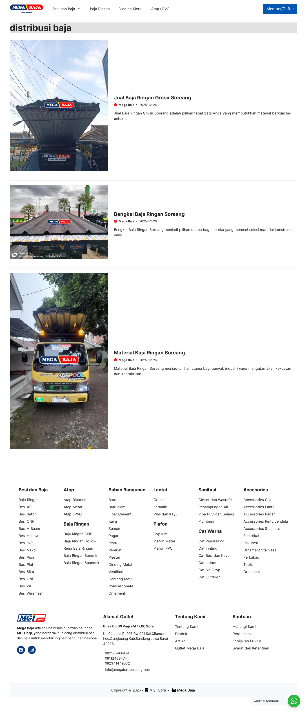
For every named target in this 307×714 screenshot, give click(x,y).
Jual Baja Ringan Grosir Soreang (152, 98)
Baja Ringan (100, 9)
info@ (109, 669)
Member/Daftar (280, 9)
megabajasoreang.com (132, 669)
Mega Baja (186, 690)
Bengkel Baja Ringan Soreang (149, 214)
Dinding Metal (130, 9)
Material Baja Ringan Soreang (149, 353)
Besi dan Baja (63, 9)
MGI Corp (158, 690)
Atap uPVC (160, 9)
